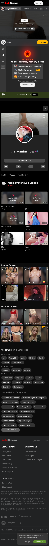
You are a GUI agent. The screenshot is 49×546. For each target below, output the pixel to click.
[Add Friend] (30, 166)
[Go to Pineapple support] (3, 523)
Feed (35, 8)
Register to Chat (27, 85)
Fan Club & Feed (24, 175)
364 (5, 250)
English (38, 440)
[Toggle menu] (2, 3)
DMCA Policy (6, 460)
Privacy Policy (6, 452)
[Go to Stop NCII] (14, 523)
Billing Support (7, 487)
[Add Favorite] (3, 42)
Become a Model (30, 452)
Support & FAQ (7, 483)
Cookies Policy (7, 464)
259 (29, 229)
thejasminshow (8, 350)
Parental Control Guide (9, 468)
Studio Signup (30, 456)
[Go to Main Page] (14, 3)
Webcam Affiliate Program (33, 460)
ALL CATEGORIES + (10, 430)
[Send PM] (43, 166)
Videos (27, 8)
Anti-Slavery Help (8, 472)
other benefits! (31, 81)
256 (29, 250)
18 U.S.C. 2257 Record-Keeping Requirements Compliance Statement (24, 530)
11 (28, 209)
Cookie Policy (32, 537)
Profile (3, 175)
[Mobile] (4, 358)
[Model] (45, 108)
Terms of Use (6, 456)
